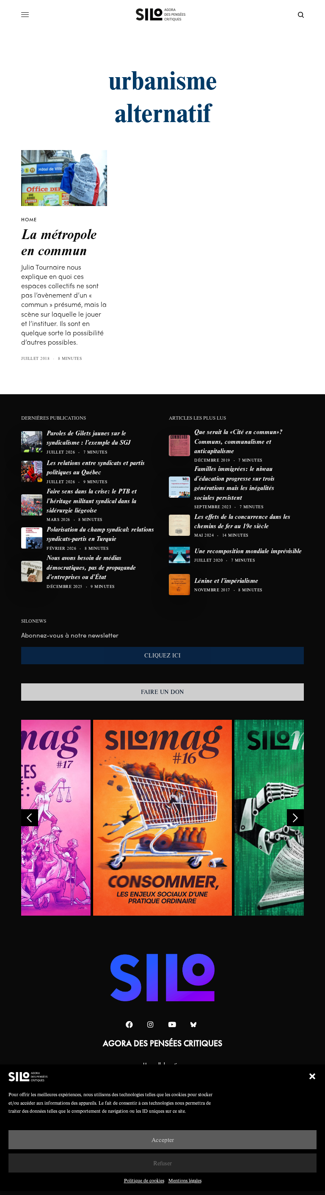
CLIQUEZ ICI (162, 655)
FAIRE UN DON (162, 692)
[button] (312, 1076)
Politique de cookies (144, 1180)
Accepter (162, 1140)
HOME (29, 219)
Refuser (162, 1163)
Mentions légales (184, 1180)
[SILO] (163, 14)
